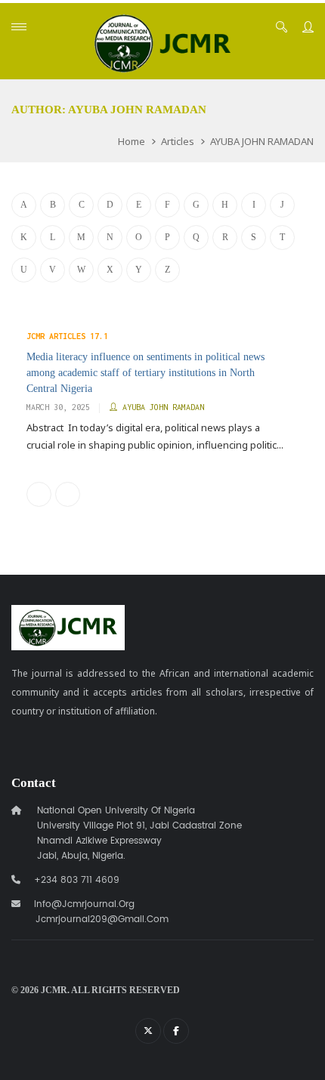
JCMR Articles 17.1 (67, 336)
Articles (177, 141)
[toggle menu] (18, 27)
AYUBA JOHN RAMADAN (262, 141)
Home (131, 141)
